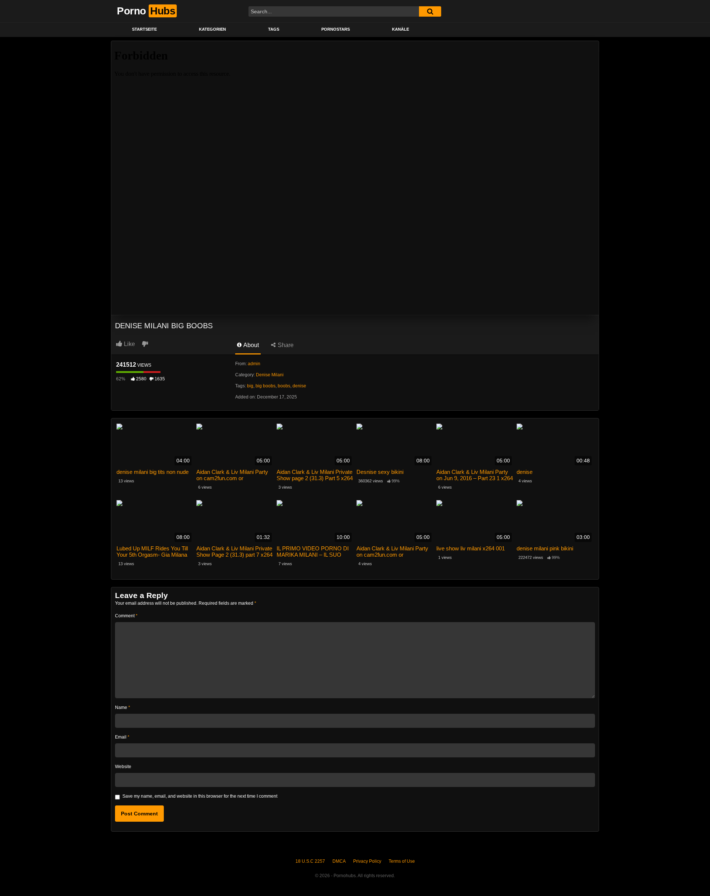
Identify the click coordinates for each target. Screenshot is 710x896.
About (250, 345)
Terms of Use (402, 861)
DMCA (339, 861)
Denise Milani (270, 374)
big (250, 385)
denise (299, 385)
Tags (273, 29)
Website (123, 766)
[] (430, 11)
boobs (284, 385)
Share (285, 345)
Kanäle (400, 29)
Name (122, 707)
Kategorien (212, 29)
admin (254, 363)
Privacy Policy (367, 861)
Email (122, 737)
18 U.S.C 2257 (310, 861)
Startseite (144, 29)
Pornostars (335, 29)
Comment (126, 615)
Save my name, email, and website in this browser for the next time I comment (199, 796)
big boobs (265, 385)
